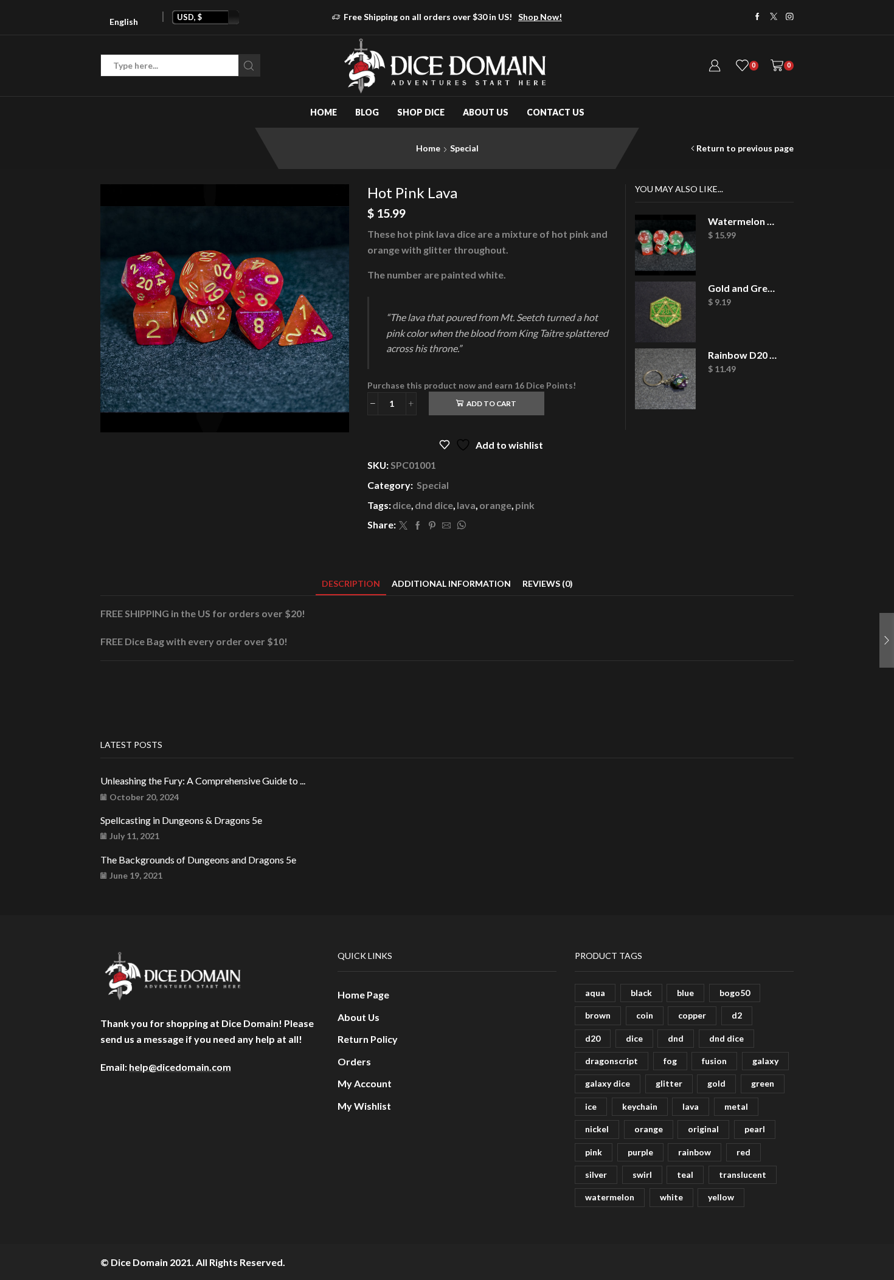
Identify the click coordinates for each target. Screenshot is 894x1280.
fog (670, 1061)
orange (495, 505)
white (671, 1197)
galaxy (765, 1061)
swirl (642, 1174)
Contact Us (555, 112)
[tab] (351, 583)
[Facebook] (757, 17)
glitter (669, 1083)
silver (596, 1174)
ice (591, 1106)
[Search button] (249, 65)
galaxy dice (607, 1083)
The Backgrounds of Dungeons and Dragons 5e (198, 859)
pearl (754, 1129)
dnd (676, 1038)
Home (323, 112)
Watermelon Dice (743, 221)
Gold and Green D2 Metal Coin (743, 288)
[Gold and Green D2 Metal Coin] (665, 312)
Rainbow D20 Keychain (743, 355)
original (703, 1129)
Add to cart (491, 403)
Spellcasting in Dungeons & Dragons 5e (181, 820)
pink (525, 505)
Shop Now (490, 17)
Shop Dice (421, 112)
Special (464, 148)
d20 (592, 1038)
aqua (595, 993)
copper (692, 1015)
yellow (721, 1197)
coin (644, 1015)
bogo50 (734, 993)
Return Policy (368, 1039)
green (762, 1083)
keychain (639, 1106)
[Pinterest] (432, 526)
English (123, 21)
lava (466, 505)
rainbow (694, 1152)
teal (685, 1174)
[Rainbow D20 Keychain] (665, 378)
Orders (354, 1061)
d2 (737, 1015)
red (743, 1152)
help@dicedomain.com (180, 1067)
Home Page (363, 994)
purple (640, 1152)
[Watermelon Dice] (665, 245)
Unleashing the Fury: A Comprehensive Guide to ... (202, 780)
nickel (597, 1129)
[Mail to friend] (446, 526)
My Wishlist (364, 1106)
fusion (714, 1061)
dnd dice (434, 505)
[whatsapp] (460, 526)
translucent (742, 1174)
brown (598, 1015)
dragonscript (611, 1061)
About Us (485, 112)
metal (736, 1106)
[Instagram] (790, 17)
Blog (367, 112)
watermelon (609, 1197)
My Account (365, 1083)
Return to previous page (745, 148)
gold (716, 1083)
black (641, 993)
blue (685, 993)
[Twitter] (774, 17)
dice (401, 505)
